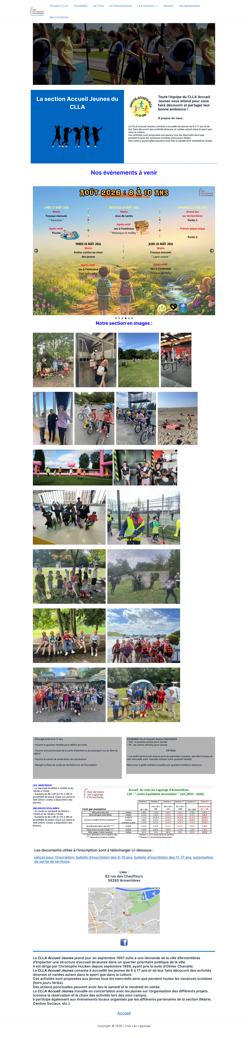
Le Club (98, 5)
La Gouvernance (120, 5)
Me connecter (59, 17)
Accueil (124, 1013)
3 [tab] (122, 318)
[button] (155, 5)
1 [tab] (116, 318)
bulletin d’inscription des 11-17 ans (162, 857)
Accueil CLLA (59, 5)
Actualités (80, 5)
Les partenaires (189, 5)
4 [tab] (125, 318)
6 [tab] (132, 318)
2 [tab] (119, 318)
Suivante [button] (212, 251)
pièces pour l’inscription (54, 857)
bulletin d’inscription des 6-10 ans (104, 857)
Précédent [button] (36, 251)
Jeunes (168, 5)
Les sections (145, 5)
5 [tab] (129, 318)
